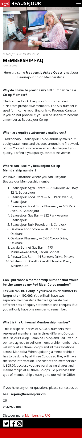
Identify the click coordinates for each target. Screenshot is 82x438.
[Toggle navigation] (78, 3)
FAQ (48, 415)
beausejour (10, 54)
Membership (31, 54)
